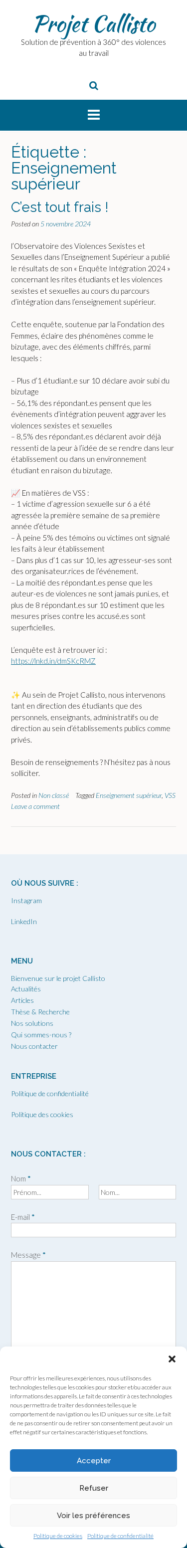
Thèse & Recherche (40, 1011)
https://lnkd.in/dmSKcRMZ (53, 660)
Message (28, 1254)
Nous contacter (34, 1046)
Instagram (26, 900)
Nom (21, 1178)
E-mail (23, 1216)
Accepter (94, 1460)
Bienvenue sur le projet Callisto (58, 978)
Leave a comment (35, 806)
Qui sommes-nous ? (41, 1034)
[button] (172, 1359)
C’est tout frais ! (60, 207)
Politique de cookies (57, 1536)
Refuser (93, 1488)
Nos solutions (32, 1023)
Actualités (26, 988)
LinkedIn (24, 921)
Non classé (53, 795)
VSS (170, 795)
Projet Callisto (93, 23)
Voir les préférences (93, 1515)
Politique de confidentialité (120, 1536)
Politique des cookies (42, 1114)
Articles (22, 1000)
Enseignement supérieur (129, 795)
